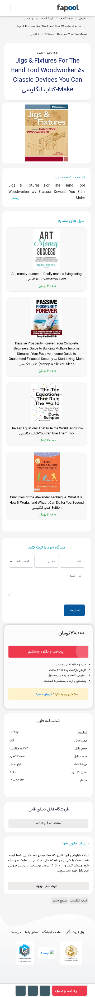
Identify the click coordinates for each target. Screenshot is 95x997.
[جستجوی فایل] (32, 8)
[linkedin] (67, 982)
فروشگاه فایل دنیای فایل (39, 18)
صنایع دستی (59, 900)
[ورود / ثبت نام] (13, 8)
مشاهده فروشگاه (48, 823)
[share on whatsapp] (48, 789)
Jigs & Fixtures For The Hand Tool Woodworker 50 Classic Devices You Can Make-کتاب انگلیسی (51, 30)
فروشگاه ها (66, 18)
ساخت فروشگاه (51, 932)
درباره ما (16, 932)
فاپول (82, 18)
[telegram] (38, 982)
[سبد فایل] (6, 8)
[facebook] (28, 982)
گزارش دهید (44, 694)
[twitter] (57, 982)
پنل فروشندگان (74, 932)
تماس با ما (31, 932)
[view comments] (54, 789)
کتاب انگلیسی (78, 900)
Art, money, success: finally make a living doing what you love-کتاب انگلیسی (46, 276)
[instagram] (47, 982)
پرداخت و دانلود (66, 991)
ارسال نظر (74, 610)
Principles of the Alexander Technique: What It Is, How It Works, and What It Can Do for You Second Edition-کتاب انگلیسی (47, 503)
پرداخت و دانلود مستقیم (45, 652)
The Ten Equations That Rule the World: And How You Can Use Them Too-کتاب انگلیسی (46, 431)
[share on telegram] (41, 789)
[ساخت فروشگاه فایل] (23, 8)
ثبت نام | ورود (47, 886)
